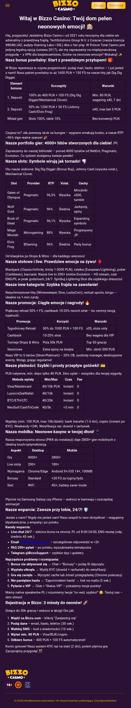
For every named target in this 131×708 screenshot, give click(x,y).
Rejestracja (116, 5)
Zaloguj (98, 5)
